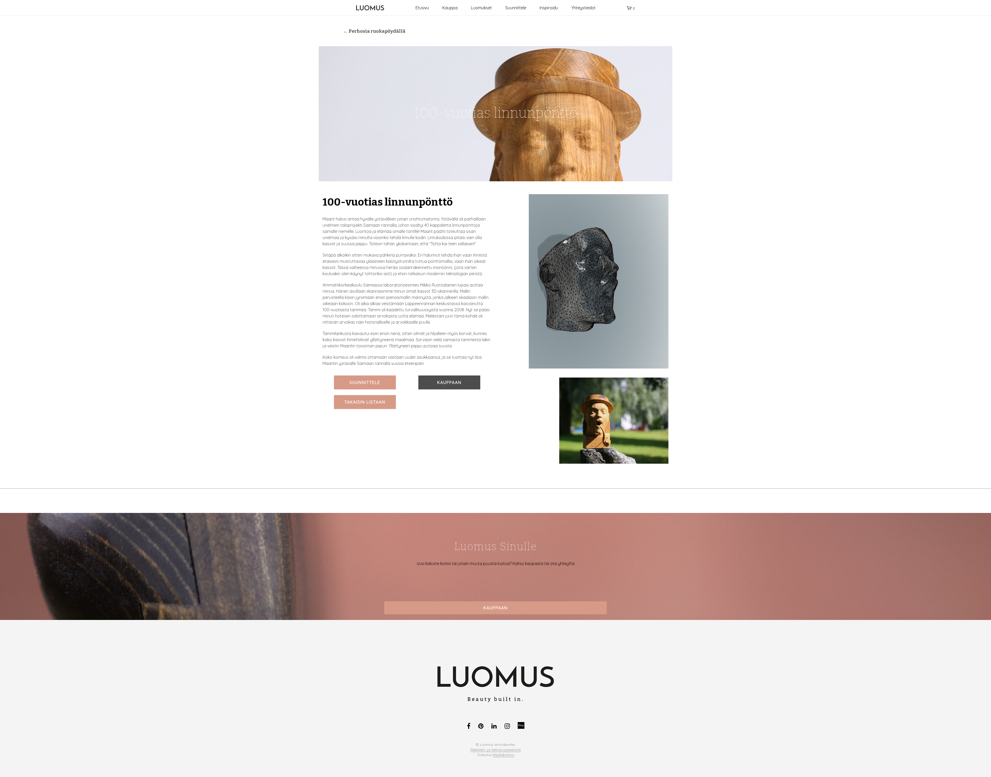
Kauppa (450, 7)
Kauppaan (449, 382)
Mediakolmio (503, 755)
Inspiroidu (549, 7)
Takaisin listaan (364, 402)
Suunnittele (515, 7)
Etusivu (422, 7)
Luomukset (481, 7)
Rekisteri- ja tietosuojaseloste (495, 750)
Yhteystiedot (583, 7)
